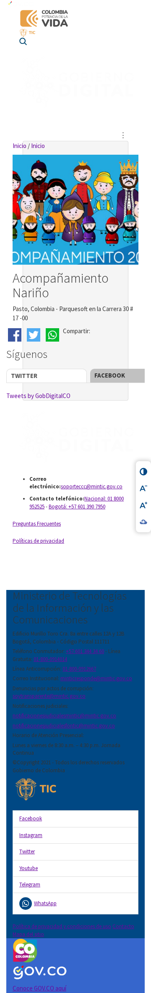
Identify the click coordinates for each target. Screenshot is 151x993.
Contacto (123, 926)
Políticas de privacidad (38, 540)
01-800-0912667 (79, 668)
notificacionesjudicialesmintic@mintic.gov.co (64, 715)
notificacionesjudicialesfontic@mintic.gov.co (64, 725)
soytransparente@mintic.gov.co (49, 695)
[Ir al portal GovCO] (75, 4)
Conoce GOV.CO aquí (39, 988)
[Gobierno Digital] (75, 438)
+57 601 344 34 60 (85, 651)
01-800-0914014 (50, 659)
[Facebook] (15, 335)
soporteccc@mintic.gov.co (91, 486)
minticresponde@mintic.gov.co (96, 678)
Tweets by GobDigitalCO (38, 396)
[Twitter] (34, 335)
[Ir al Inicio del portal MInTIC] (75, 32)
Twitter (24, 376)
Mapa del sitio (28, 934)
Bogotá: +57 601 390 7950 (77, 506)
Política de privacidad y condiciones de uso (62, 926)
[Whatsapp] (53, 335)
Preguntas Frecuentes (37, 523)
